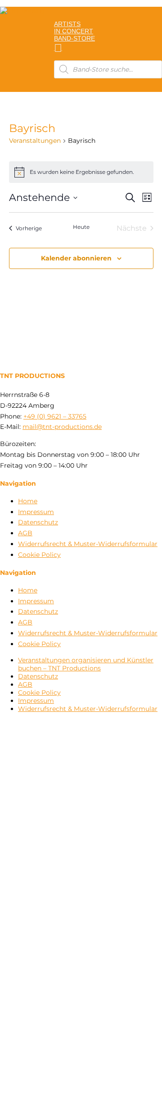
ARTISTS (67, 23)
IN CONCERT (73, 31)
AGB (25, 533)
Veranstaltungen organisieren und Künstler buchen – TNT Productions (85, 664)
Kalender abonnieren (76, 258)
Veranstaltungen (35, 141)
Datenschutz (38, 522)
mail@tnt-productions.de (62, 427)
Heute (81, 226)
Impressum (36, 512)
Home (27, 501)
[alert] (81, 172)
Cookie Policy (39, 555)
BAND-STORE (74, 38)
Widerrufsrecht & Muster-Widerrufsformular (88, 544)
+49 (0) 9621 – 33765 (54, 416)
